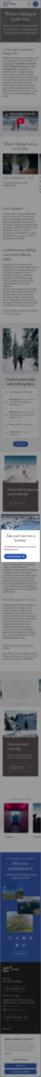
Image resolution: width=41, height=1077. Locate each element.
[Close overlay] (36, 517)
